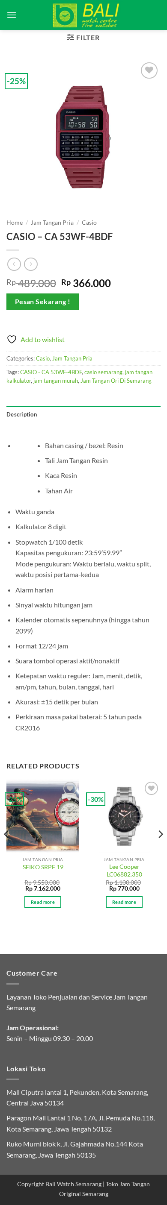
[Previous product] (30, 264)
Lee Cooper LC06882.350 (124, 870)
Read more (43, 902)
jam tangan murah (55, 380)
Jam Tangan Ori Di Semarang (116, 380)
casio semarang (103, 372)
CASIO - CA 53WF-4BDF (51, 372)
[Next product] (14, 264)
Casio (89, 222)
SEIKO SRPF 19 (43, 867)
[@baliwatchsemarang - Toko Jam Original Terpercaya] (86, 15)
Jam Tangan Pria (52, 222)
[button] (11, 14)
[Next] (160, 851)
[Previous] (7, 851)
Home (14, 222)
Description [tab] (21, 414)
